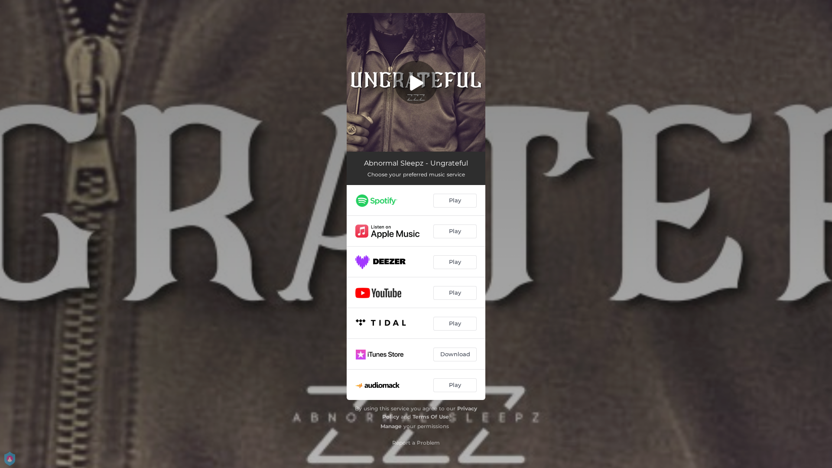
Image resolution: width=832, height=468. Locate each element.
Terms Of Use (431, 416)
